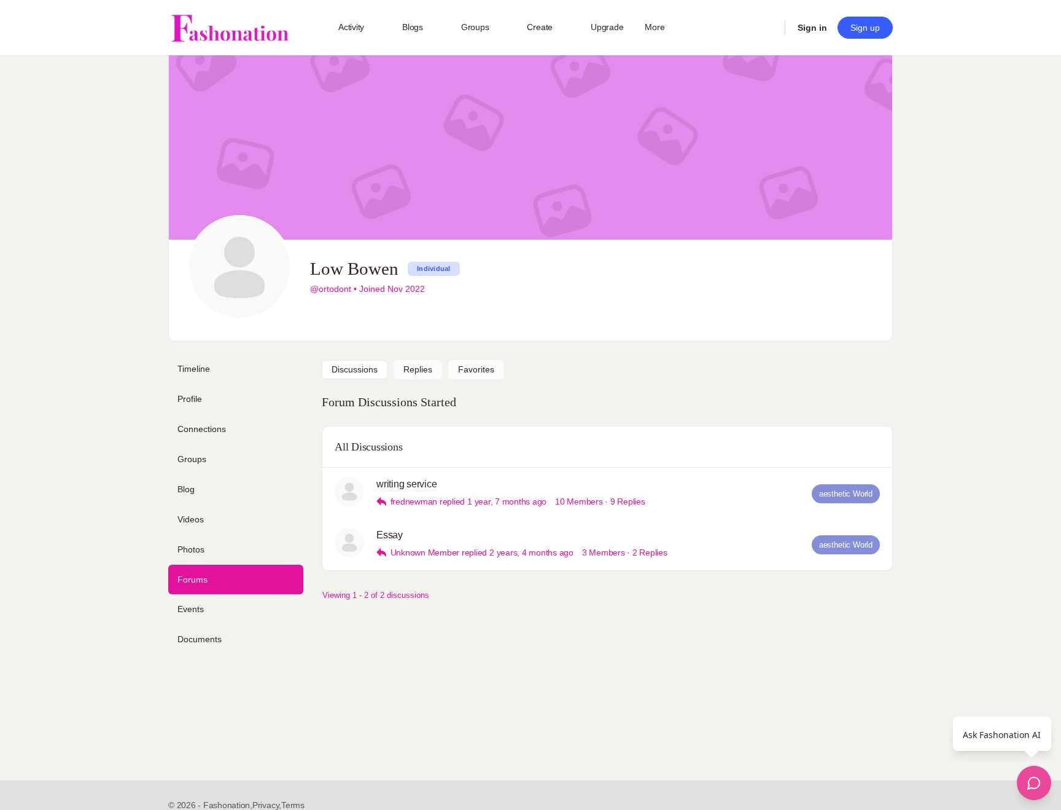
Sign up (865, 28)
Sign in (812, 28)
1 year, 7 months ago (506, 501)
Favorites (476, 369)
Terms (293, 805)
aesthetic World (846, 493)
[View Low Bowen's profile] (349, 491)
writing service (406, 484)
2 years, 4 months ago (531, 552)
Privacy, (266, 805)
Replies (417, 369)
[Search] (767, 27)
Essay (389, 535)
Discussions (355, 369)
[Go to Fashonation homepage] (229, 28)
